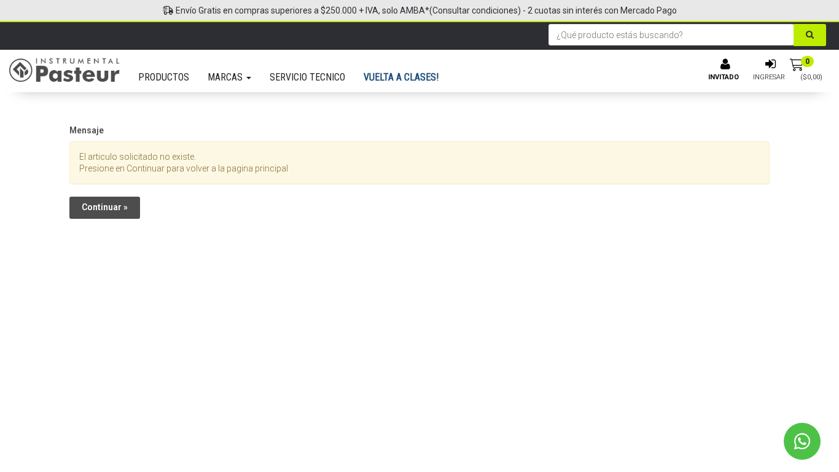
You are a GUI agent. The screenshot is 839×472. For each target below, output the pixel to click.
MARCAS (226, 77)
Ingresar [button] (769, 77)
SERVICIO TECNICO (307, 77)
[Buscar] (810, 35)
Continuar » (105, 207)
